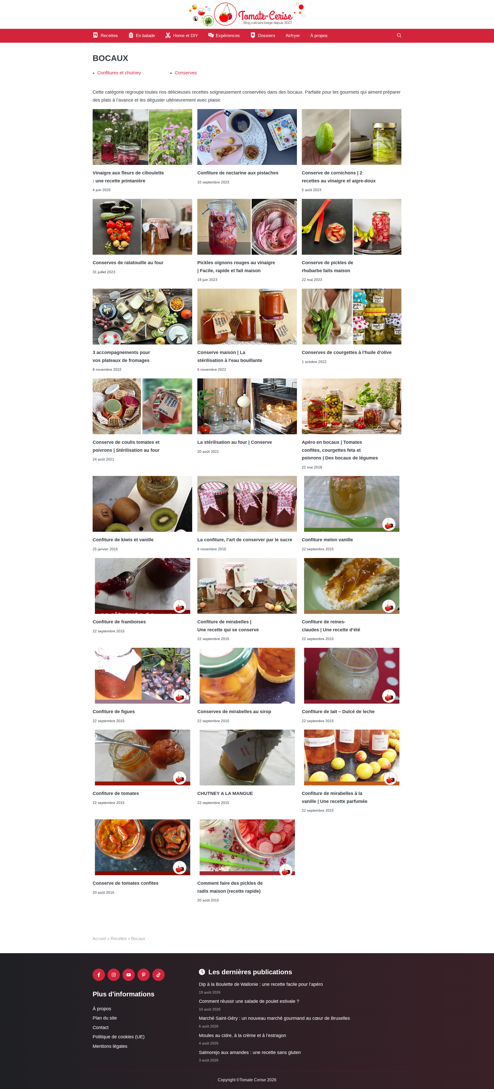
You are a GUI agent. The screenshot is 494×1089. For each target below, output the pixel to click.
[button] (399, 36)
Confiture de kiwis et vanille (123, 540)
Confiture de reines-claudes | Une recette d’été (331, 625)
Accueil (99, 938)
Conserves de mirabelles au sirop (234, 711)
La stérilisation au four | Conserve (234, 442)
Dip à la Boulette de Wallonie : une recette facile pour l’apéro (261, 984)
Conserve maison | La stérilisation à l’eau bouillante (229, 356)
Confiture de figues (114, 711)
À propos (319, 35)
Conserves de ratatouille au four (129, 262)
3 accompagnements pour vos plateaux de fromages (122, 356)
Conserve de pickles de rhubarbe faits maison (327, 266)
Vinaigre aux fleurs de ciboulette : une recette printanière (128, 177)
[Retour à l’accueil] (247, 14)
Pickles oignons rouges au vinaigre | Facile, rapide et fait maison (236, 266)
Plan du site (105, 1018)
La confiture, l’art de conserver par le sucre (244, 540)
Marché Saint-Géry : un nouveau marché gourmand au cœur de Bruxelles (274, 1018)
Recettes (119, 938)
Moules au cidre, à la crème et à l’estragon (242, 1035)
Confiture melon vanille (327, 540)
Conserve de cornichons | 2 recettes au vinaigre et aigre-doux (339, 177)
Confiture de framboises (119, 621)
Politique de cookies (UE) (119, 1036)
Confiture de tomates (116, 793)
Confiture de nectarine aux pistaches (237, 173)
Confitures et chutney (119, 72)
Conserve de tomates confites (125, 883)
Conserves (186, 72)
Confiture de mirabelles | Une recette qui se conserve (228, 625)
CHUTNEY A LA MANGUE (225, 793)
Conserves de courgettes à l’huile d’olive (347, 352)
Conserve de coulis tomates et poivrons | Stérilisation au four (126, 446)
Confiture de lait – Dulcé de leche (338, 711)
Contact (101, 1027)
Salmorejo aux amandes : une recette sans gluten (250, 1052)
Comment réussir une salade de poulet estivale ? (249, 1001)
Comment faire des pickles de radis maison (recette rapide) (230, 887)
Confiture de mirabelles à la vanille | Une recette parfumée (334, 797)
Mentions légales (110, 1046)
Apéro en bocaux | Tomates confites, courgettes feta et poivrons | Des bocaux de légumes (340, 450)
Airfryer (293, 35)
